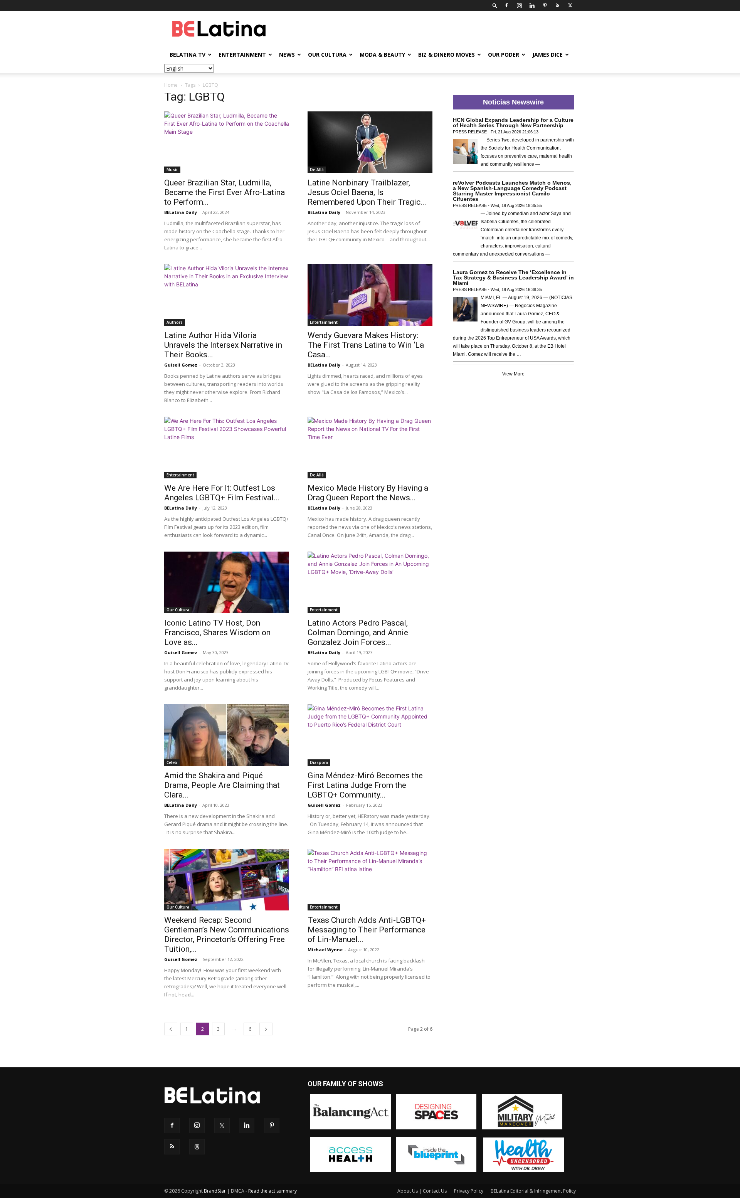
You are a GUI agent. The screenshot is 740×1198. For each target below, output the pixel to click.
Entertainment (242, 54)
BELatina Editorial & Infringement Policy (533, 1191)
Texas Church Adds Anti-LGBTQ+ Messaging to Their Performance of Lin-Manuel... (367, 929)
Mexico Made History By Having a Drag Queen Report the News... (368, 492)
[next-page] (265, 1029)
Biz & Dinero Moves (446, 54)
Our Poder (503, 54)
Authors (174, 322)
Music (172, 169)
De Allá (317, 169)
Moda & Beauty (382, 54)
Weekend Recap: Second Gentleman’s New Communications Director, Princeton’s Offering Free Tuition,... (226, 934)
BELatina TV (187, 54)
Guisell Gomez (180, 365)
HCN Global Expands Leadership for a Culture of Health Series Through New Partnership (513, 122)
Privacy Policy (468, 1191)
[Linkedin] (532, 5)
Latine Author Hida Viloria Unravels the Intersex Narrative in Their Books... (223, 345)
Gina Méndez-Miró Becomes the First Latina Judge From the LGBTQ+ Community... (365, 785)
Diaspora (319, 762)
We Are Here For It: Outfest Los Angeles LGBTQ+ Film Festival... (221, 492)
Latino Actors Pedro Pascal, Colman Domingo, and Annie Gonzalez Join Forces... (358, 632)
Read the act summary (272, 1191)
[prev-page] (170, 1029)
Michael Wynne (325, 949)
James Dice (547, 54)
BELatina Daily (180, 212)
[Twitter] (570, 5)
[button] (495, 5)
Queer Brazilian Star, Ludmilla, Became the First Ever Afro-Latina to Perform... (224, 192)
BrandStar (215, 1191)
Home (171, 85)
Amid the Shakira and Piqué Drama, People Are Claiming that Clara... (222, 785)
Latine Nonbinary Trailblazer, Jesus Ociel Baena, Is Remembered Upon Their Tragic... (367, 192)
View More (513, 374)
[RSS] (557, 5)
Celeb (171, 762)
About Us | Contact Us (422, 1191)
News (287, 54)
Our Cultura (327, 54)
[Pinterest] (544, 5)
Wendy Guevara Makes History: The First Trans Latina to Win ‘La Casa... (366, 345)
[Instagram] (519, 5)
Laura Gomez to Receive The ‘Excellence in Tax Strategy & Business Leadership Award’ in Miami (513, 277)
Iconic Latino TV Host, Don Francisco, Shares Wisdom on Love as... (217, 632)
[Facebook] (506, 5)
